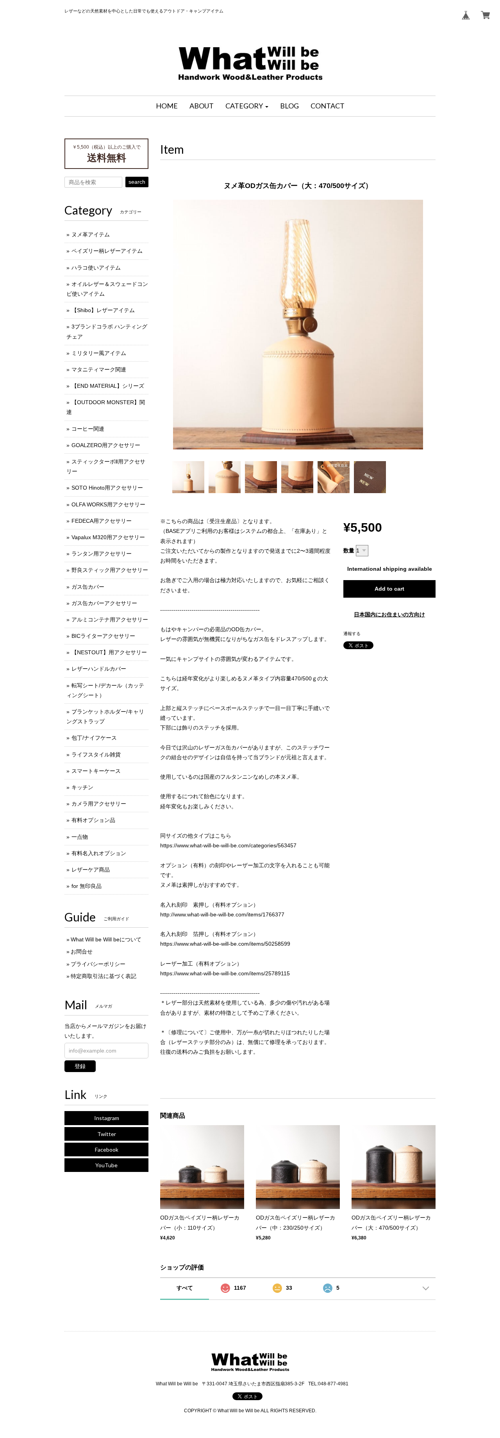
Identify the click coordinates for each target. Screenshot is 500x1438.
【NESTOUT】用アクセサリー (109, 652)
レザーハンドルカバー (98, 669)
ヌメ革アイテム (90, 234)
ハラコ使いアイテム (96, 268)
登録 (80, 1066)
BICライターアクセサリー (103, 636)
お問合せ (82, 951)
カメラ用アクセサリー (98, 804)
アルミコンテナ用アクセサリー (109, 619)
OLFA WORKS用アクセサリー (108, 504)
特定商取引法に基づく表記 (103, 976)
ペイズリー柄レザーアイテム (107, 251)
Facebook (106, 1149)
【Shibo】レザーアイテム (103, 310)
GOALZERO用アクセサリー (105, 445)
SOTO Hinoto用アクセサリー (107, 488)
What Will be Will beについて (106, 939)
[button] (247, 106)
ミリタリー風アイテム (98, 353)
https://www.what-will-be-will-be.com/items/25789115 (225, 973)
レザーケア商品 (90, 869)
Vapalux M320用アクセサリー (108, 537)
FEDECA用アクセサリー (101, 521)
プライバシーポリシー (98, 964)
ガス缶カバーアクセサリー (104, 603)
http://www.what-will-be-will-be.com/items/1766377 (222, 914)
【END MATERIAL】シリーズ (107, 386)
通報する (352, 633)
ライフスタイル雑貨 (96, 754)
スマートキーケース (96, 771)
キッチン (82, 787)
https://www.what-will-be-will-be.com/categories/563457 (228, 845)
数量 (348, 550)
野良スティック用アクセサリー (109, 570)
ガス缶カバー (87, 587)
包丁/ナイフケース (94, 738)
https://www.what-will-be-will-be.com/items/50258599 (225, 944)
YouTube (106, 1165)
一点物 (79, 837)
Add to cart (389, 589)
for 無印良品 (86, 886)
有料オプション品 (93, 820)
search (137, 182)
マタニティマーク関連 (98, 369)
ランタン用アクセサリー (101, 553)
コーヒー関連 (87, 429)
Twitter (106, 1134)
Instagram (106, 1118)
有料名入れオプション (98, 853)
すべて (185, 1288)
